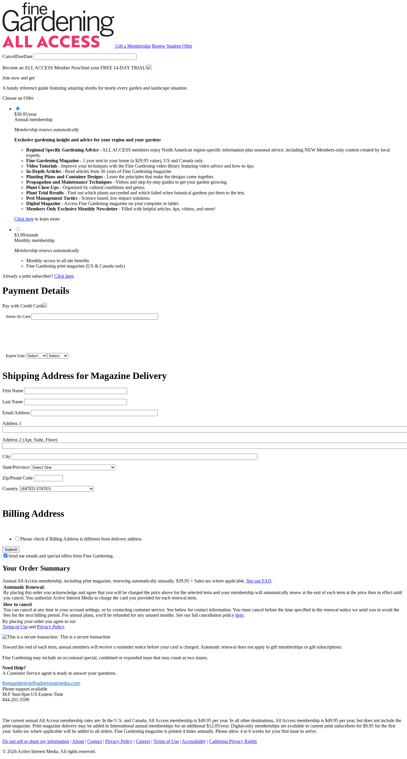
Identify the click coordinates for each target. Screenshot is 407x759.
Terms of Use (15, 626)
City (6, 456)
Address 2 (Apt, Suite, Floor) (29, 439)
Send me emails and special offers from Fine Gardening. (61, 555)
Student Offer (179, 46)
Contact (94, 741)
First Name (12, 390)
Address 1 (11, 423)
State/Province (15, 467)
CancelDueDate (17, 56)
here (239, 615)
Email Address (16, 412)
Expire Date (15, 356)
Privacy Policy (50, 626)
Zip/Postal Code (17, 477)
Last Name (12, 401)
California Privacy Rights (233, 741)
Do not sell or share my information (35, 741)
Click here (24, 218)
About (78, 741)
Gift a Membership (133, 46)
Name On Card (18, 317)
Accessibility (194, 741)
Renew (158, 46)
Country (10, 488)
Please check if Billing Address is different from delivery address (81, 538)
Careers (143, 741)
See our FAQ (258, 580)
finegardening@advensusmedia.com (41, 683)
